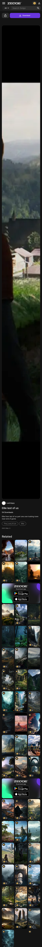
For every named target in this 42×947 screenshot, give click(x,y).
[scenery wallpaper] (8, 614)
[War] (34, 658)
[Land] (8, 918)
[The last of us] (21, 636)
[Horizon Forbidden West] (21, 723)
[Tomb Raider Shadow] (34, 831)
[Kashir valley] (34, 614)
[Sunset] (34, 572)
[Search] (38, 8)
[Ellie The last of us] (21, 853)
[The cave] (8, 550)
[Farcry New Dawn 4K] (8, 831)
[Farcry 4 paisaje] (21, 550)
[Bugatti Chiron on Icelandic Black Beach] (8, 745)
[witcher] (34, 745)
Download (26, 15)
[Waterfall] (34, 679)
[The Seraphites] (8, 636)
